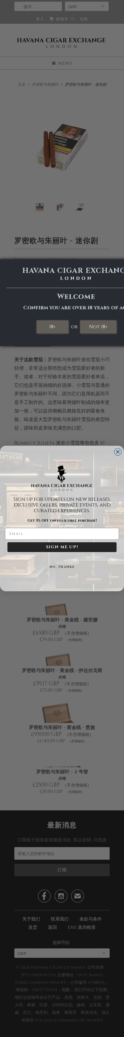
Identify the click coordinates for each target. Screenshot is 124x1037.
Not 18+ (98, 327)
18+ (52, 327)
